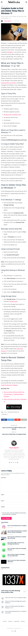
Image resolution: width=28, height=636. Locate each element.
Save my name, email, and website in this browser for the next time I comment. (14, 513)
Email (3, 500)
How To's (6, 6)
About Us (5, 621)
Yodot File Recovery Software (9, 385)
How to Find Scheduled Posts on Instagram (17, 526)
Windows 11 (10, 52)
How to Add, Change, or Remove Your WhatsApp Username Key (15, 543)
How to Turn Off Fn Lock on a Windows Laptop (15, 598)
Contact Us (10, 621)
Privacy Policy (16, 621)
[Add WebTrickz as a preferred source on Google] (14, 407)
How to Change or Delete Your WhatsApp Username (16, 549)
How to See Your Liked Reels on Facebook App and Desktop (16, 537)
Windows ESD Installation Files (12, 114)
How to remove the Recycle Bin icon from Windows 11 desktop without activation (14, 394)
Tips (5, 412)
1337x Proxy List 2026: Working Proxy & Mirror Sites (10, 592)
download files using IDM (8, 83)
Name (3, 494)
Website (3, 506)
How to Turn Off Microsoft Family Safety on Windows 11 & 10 (14, 607)
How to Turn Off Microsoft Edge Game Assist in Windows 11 (15, 602)
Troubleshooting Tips (13, 412)
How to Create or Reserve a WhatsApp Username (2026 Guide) (16, 555)
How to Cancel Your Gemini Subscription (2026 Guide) (16, 561)
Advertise (23, 621)
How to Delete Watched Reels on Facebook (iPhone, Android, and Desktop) (17, 531)
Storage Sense (13, 301)
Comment (4, 477)
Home (2, 6)
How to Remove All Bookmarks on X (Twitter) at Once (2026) (15, 612)
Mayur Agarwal (7, 21)
